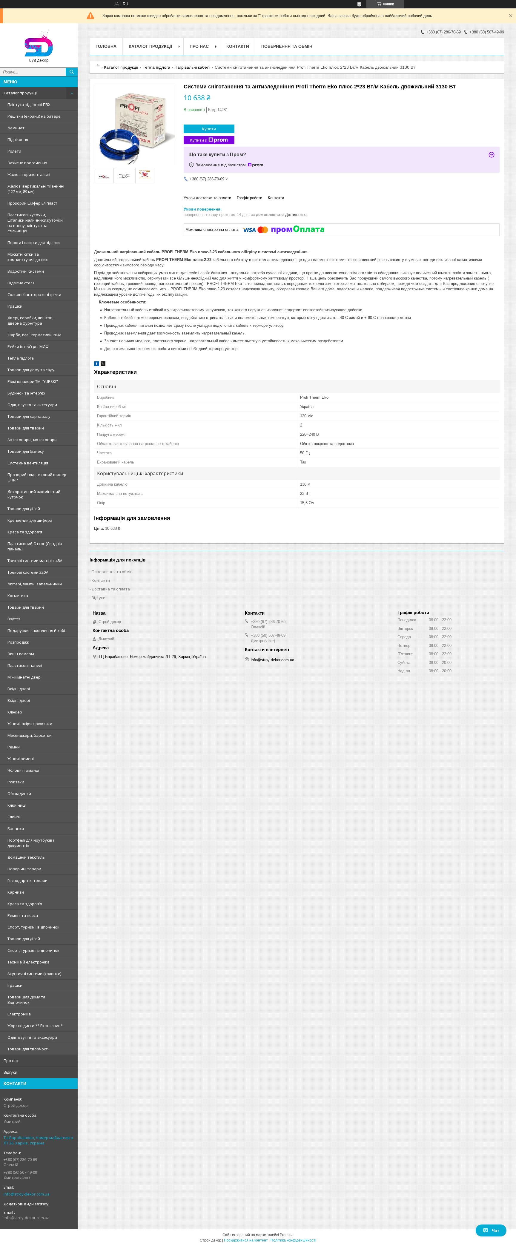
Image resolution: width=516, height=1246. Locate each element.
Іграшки (14, 306)
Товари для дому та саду (30, 369)
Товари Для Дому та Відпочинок (26, 999)
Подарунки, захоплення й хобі (36, 630)
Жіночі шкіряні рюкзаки (29, 723)
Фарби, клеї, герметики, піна (34, 334)
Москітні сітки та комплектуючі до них (27, 256)
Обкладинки (19, 793)
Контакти (237, 46)
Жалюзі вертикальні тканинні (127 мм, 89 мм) (35, 188)
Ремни (13, 747)
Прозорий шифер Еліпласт (32, 203)
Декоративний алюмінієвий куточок (33, 494)
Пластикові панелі (24, 665)
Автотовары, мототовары (32, 439)
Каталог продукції (21, 93)
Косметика (17, 595)
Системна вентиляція (27, 463)
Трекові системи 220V (27, 572)
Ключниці (16, 805)
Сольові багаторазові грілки (34, 294)
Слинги (14, 817)
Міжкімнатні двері (24, 677)
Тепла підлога (20, 358)
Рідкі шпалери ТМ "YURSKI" (32, 381)
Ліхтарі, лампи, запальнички (34, 584)
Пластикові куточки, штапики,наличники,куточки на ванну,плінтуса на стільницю (35, 223)
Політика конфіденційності (293, 1240)
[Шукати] (72, 71)
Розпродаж (18, 642)
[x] (103, 365)
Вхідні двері (18, 688)
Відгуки (10, 1072)
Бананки (15, 828)
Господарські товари (27, 880)
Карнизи (15, 892)
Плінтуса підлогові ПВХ (28, 104)
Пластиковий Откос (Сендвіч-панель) (35, 546)
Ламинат (15, 128)
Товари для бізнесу (25, 451)
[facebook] (96, 365)
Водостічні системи (25, 271)
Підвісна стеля (21, 283)
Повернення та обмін (286, 46)
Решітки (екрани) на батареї (34, 116)
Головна (106, 46)
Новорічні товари (24, 868)
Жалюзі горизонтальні (28, 174)
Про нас (11, 1060)
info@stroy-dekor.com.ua (27, 1194)
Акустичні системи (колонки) (34, 973)
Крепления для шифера (29, 520)
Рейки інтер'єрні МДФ (28, 346)
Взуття (13, 619)
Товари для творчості (28, 1049)
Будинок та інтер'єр (26, 393)
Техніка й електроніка (28, 962)
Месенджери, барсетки (29, 735)
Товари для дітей (23, 508)
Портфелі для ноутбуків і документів (30, 842)
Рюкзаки (15, 782)
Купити (209, 128)
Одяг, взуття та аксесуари (32, 404)
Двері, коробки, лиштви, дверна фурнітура (30, 320)
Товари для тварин (25, 428)
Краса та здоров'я (24, 532)
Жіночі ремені (20, 758)
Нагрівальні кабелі (192, 67)
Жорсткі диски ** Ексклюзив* (35, 1025)
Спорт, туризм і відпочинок (33, 927)
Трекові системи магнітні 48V (34, 560)
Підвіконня (17, 139)
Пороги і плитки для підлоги (33, 242)
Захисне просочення (27, 162)
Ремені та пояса (22, 915)
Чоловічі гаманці (23, 770)
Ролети (14, 151)
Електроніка (19, 1014)
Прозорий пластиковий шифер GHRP (36, 477)
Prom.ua (287, 1235)
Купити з (198, 140)
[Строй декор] (38, 43)
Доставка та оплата (111, 589)
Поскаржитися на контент (246, 1240)
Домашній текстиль (26, 857)
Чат (495, 1230)
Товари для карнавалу (28, 416)
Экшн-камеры (20, 653)
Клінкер (14, 712)
